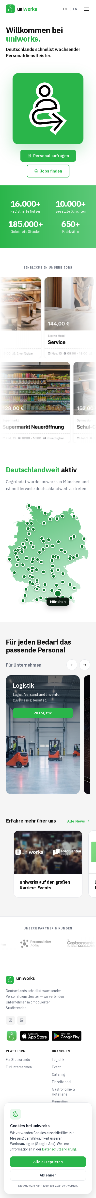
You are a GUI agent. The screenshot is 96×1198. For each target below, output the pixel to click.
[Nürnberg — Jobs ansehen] (53, 576)
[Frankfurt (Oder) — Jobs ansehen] (84, 538)
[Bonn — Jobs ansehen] (18, 559)
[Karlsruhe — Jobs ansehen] (30, 582)
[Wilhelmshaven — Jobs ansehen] (27, 523)
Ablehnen (48, 1175)
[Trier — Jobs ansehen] (14, 572)
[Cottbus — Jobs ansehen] (82, 546)
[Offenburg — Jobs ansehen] (26, 589)
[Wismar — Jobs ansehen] (57, 518)
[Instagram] (10, 1020)
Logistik (58, 1059)
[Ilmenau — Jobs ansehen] (52, 560)
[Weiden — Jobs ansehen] (63, 573)
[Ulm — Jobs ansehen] (44, 590)
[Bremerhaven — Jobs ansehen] (31, 523)
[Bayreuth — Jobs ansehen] (58, 570)
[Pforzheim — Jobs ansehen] (32, 583)
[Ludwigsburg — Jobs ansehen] (36, 583)
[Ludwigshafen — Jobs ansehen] (30, 576)
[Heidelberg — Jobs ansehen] (32, 577)
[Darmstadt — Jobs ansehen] (32, 571)
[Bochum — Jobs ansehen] (19, 550)
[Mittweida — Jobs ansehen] (70, 556)
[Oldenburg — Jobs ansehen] (28, 528)
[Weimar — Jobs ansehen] (55, 556)
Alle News (76, 821)
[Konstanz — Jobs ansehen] (36, 599)
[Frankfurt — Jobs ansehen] (32, 568)
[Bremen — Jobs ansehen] (33, 529)
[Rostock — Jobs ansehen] (62, 516)
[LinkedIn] (21, 1020)
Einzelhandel (61, 1082)
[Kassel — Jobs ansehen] (39, 552)
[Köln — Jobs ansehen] (17, 557)
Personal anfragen (51, 155)
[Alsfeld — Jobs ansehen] (37, 559)
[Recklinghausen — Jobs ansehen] (19, 548)
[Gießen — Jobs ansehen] (32, 561)
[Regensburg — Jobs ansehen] (62, 582)
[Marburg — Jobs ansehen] (33, 558)
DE (65, 9)
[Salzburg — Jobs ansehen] (70, 597)
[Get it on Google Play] (66, 1036)
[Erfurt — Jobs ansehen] (53, 556)
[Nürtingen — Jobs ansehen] (38, 587)
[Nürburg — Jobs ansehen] (17, 565)
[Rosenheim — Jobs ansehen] (62, 597)
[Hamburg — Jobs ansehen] (44, 523)
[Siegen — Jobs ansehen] (26, 558)
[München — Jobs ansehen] (58, 593)
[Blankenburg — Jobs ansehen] (52, 546)
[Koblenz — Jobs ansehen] (22, 564)
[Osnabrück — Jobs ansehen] (26, 539)
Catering (58, 1074)
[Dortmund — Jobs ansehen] (21, 549)
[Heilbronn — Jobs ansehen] (37, 580)
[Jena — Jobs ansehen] (58, 557)
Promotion (60, 1101)
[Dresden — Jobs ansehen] (77, 555)
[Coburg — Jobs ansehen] (52, 566)
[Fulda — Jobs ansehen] (41, 562)
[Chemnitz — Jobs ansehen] (69, 558)
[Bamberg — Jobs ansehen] (51, 570)
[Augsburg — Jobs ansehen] (51, 590)
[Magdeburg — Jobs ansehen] (58, 541)
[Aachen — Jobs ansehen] (9, 559)
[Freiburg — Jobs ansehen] (25, 595)
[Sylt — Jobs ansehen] (29, 505)
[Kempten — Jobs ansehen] (46, 599)
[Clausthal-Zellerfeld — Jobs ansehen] (47, 546)
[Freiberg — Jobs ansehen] (73, 557)
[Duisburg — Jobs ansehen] (15, 550)
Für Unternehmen (19, 1067)
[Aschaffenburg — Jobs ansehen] (36, 569)
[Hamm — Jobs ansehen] (24, 547)
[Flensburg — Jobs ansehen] (39, 507)
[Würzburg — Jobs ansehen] (43, 572)
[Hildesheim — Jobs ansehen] (43, 541)
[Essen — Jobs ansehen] (17, 550)
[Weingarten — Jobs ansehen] (40, 598)
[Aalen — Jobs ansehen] (45, 584)
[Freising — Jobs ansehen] (59, 590)
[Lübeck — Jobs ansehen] (50, 519)
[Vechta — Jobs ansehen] (29, 533)
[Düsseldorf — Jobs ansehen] (15, 553)
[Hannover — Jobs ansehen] (41, 538)
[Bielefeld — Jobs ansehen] (31, 543)
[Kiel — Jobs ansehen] (45, 513)
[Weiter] (84, 664)
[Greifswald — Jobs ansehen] (74, 516)
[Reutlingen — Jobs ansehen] (37, 589)
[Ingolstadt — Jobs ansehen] (56, 585)
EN (75, 9)
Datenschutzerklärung (59, 1149)
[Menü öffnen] (86, 9)
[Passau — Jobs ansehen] (74, 588)
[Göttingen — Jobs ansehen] (43, 549)
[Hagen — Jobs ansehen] (21, 551)
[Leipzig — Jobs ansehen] (65, 551)
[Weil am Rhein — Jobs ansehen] (23, 600)
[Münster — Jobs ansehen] (23, 544)
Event (56, 1067)
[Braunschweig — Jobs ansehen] (48, 539)
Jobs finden (51, 171)
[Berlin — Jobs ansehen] (74, 536)
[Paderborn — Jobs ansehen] (33, 547)
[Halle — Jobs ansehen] (61, 550)
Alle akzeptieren (48, 1161)
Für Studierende (18, 1059)
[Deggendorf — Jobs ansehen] (70, 584)
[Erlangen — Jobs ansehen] (52, 574)
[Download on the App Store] (34, 1036)
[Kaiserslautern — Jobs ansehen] (24, 576)
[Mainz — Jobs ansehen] (28, 569)
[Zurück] (71, 664)
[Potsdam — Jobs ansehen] (71, 538)
